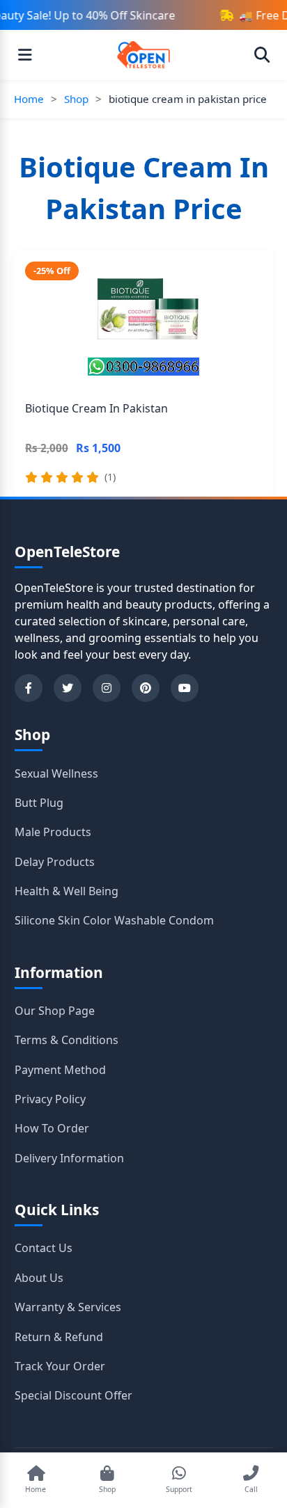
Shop (76, 99)
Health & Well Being (66, 891)
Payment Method (60, 1069)
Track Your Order (60, 1366)
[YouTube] (185, 688)
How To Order (52, 1128)
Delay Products (55, 861)
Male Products (53, 832)
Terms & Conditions (66, 1040)
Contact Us (43, 1248)
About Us (39, 1277)
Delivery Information (69, 1158)
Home (29, 99)
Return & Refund (59, 1337)
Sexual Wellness (56, 773)
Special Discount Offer (73, 1395)
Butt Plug (39, 802)
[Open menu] (25, 55)
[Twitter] (68, 688)
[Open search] (262, 55)
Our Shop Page (55, 1010)
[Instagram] (107, 688)
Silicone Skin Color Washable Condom (114, 920)
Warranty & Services (68, 1307)
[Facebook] (28, 688)
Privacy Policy (50, 1099)
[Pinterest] (146, 688)
